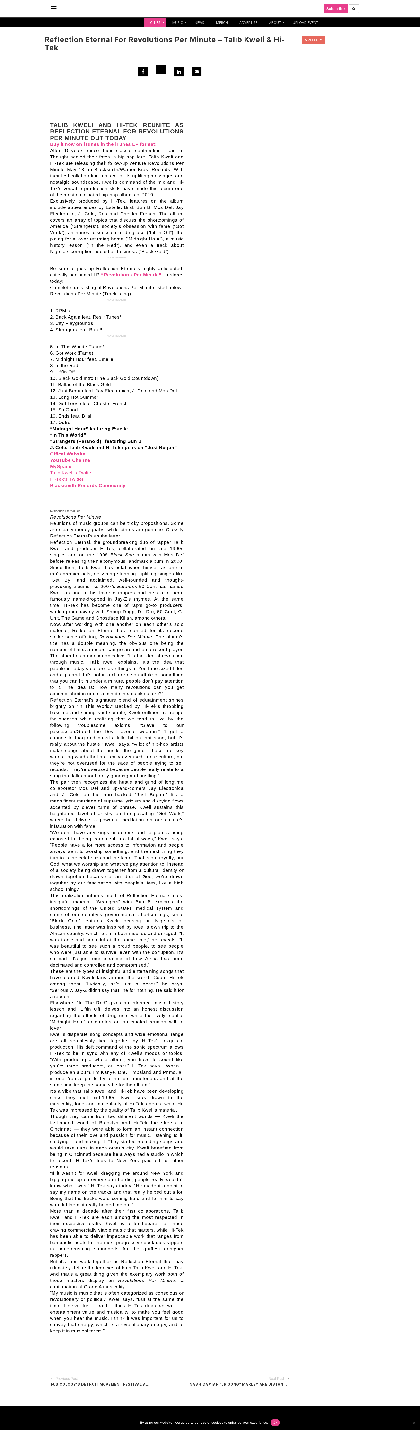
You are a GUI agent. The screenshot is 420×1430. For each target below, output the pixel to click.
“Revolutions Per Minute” (131, 274)
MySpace (61, 466)
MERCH (222, 22)
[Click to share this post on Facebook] (143, 72)
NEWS (199, 22)
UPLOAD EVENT (305, 22)
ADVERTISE (248, 22)
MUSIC (177, 22)
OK (275, 1422)
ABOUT (275, 22)
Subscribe (335, 8)
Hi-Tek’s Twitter (67, 479)
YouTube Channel (71, 460)
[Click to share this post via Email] (197, 71)
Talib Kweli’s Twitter (71, 472)
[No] (413, 1422)
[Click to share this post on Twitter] (161, 69)
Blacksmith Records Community (88, 485)
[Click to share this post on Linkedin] (179, 72)
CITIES (155, 22)
